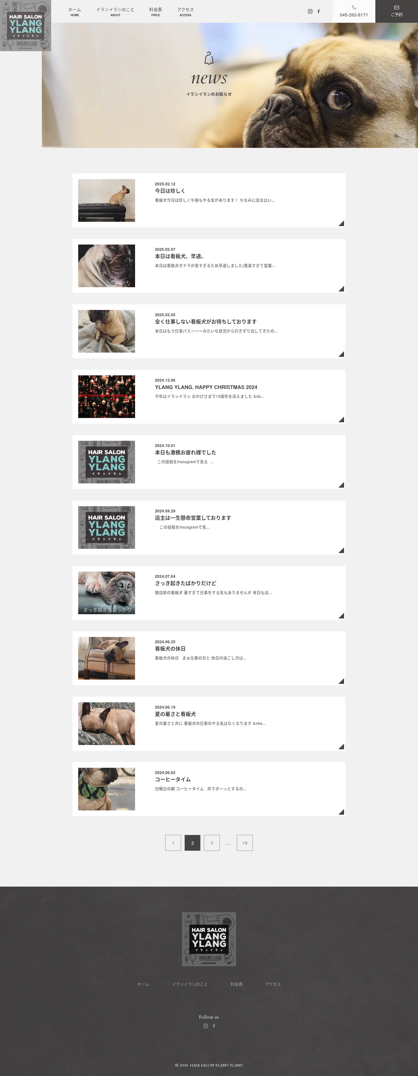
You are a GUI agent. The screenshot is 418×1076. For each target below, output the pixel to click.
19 (244, 842)
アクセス (185, 11)
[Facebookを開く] (319, 11)
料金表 (155, 11)
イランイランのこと (115, 11)
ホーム (74, 11)
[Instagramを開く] (310, 11)
